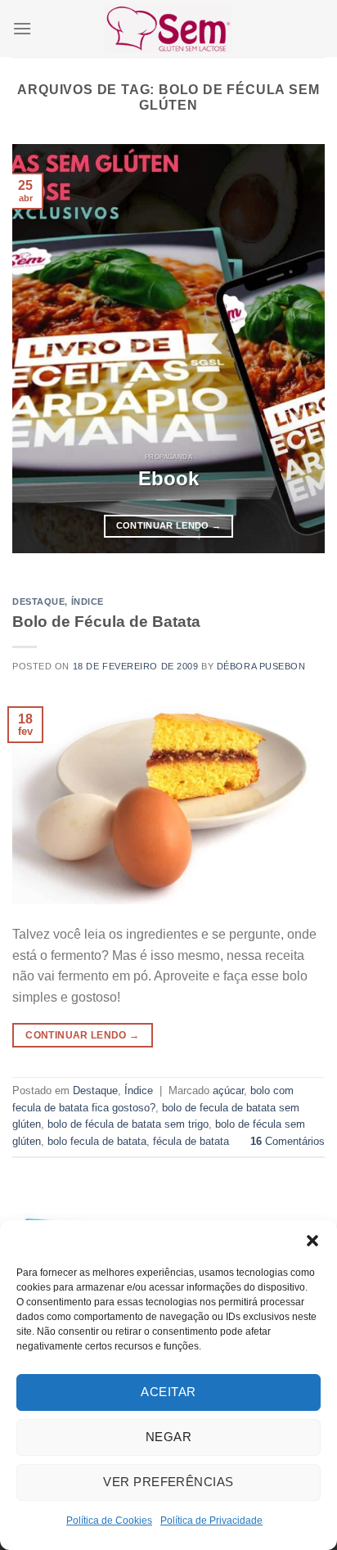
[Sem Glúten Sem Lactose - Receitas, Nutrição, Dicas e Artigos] (168, 28)
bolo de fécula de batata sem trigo (128, 1124)
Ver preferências (168, 1482)
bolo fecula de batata (96, 1141)
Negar (168, 1437)
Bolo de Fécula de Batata (106, 621)
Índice (87, 601)
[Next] (297, 349)
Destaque (38, 601)
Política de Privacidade (211, 1520)
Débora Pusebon (261, 666)
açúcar (228, 1090)
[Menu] (22, 28)
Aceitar (168, 1392)
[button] (312, 1240)
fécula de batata (191, 1141)
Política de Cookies (109, 1520)
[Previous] (39, 349)
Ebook (168, 478)
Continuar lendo (169, 525)
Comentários (287, 1141)
